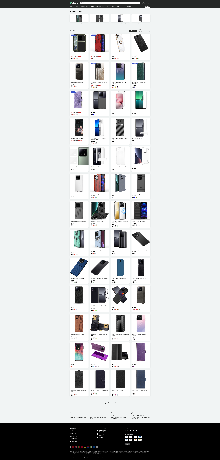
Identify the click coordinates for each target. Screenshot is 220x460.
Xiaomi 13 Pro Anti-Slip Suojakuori (138, 221)
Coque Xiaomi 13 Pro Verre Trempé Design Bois (99, 83)
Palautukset (73, 433)
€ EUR (127, 444)
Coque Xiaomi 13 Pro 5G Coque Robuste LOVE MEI (78, 54)
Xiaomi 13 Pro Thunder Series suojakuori (78, 221)
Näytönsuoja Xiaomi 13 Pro (137, 138)
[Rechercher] (81, 3)
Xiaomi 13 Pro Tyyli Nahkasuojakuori (139, 278)
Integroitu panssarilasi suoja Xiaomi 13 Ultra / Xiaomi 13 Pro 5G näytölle (120, 111)
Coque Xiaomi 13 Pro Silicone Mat (118, 194)
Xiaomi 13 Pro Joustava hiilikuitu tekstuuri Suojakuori (119, 139)
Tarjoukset (73, 428)
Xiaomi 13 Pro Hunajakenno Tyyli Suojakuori (99, 194)
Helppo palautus (94, 415)
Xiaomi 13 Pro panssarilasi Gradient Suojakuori (139, 335)
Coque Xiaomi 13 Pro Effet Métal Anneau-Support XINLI (119, 54)
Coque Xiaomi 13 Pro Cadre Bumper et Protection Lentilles (98, 139)
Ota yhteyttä (73, 438)
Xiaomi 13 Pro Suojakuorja (79, 23)
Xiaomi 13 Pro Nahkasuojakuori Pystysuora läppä (79, 391)
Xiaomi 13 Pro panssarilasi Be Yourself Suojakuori (119, 83)
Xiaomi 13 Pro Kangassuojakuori (76, 305)
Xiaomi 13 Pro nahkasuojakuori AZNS (77, 334)
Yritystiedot (92, 457)
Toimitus (72, 431)
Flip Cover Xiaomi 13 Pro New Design (119, 362)
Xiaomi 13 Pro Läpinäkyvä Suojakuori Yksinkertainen (119, 167)
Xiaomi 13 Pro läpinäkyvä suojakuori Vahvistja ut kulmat (79, 194)
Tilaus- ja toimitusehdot (100, 457)
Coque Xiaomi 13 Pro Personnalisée (77, 138)
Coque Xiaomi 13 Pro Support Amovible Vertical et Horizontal (78, 250)
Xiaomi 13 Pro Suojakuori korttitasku (77, 82)
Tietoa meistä (73, 436)
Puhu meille (101, 431)
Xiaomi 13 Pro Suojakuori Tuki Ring (97, 221)
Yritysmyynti (73, 441)
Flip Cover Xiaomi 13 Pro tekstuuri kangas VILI (119, 391)
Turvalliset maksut (115, 415)
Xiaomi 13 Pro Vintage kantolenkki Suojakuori (99, 390)
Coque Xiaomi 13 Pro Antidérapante (77, 278)
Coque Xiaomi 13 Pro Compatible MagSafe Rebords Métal (120, 222)
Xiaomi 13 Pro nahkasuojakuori (138, 305)
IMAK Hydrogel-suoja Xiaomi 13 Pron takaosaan (98, 167)
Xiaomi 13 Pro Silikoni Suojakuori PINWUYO (120, 278)
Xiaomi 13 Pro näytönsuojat (120, 23)
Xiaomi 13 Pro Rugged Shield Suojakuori (139, 194)
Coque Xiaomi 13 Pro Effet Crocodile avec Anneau (99, 335)
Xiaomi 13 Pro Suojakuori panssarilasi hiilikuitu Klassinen (120, 335)
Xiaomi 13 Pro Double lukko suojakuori (139, 390)
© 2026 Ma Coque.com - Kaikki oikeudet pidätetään (79, 457)
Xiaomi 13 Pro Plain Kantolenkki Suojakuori (140, 362)
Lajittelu (140, 29)
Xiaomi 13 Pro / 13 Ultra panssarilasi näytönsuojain (139, 111)
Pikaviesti (101, 435)
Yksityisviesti (102, 439)
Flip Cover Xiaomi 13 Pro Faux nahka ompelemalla (139, 83)
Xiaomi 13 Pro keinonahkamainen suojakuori (99, 278)
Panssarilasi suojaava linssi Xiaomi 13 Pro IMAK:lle (78, 167)
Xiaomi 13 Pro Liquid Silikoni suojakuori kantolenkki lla (98, 306)
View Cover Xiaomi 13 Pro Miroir (97, 362)
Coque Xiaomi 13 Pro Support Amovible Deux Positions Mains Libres (99, 54)
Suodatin (133, 30)
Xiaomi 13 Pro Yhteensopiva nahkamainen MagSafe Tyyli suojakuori (140, 54)
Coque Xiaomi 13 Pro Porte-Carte (118, 305)
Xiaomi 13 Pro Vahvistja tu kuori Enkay (139, 166)
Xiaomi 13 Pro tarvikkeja (141, 23)
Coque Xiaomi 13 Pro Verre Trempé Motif (78, 362)
